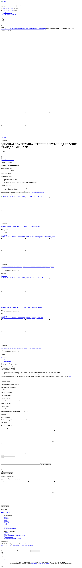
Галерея (6, 524)
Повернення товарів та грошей (12, 538)
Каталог (7, 29)
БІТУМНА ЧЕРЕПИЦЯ (39, 29)
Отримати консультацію (37, 192)
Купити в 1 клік (9, 160)
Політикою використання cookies (40, 563)
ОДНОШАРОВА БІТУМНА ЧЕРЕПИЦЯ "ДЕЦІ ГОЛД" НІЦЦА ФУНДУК (21, 307)
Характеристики (8, 361)
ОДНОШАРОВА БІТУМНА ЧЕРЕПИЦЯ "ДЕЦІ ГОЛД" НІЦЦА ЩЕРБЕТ (21, 348)
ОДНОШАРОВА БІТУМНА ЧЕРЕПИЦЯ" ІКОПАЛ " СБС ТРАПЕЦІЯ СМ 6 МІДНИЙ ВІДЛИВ (27, 267)
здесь (69, 376)
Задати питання (35, 550)
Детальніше (4, 235)
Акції (5, 520)
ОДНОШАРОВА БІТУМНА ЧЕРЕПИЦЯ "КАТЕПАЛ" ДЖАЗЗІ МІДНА (21, 226)
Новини (6, 517)
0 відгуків (3, 137)
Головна (3, 29)
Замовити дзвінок (5, 16)
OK (2, 566)
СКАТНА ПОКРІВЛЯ (16, 29)
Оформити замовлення (6, 473)
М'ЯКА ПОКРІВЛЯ (27, 29)
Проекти (6, 518)
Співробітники (8, 523)
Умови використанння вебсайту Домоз (14, 535)
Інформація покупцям (10, 528)
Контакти (6, 534)
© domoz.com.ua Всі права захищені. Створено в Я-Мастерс (17, 545)
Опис (5, 359)
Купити (3, 160)
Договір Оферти (8, 537)
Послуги (6, 521)
